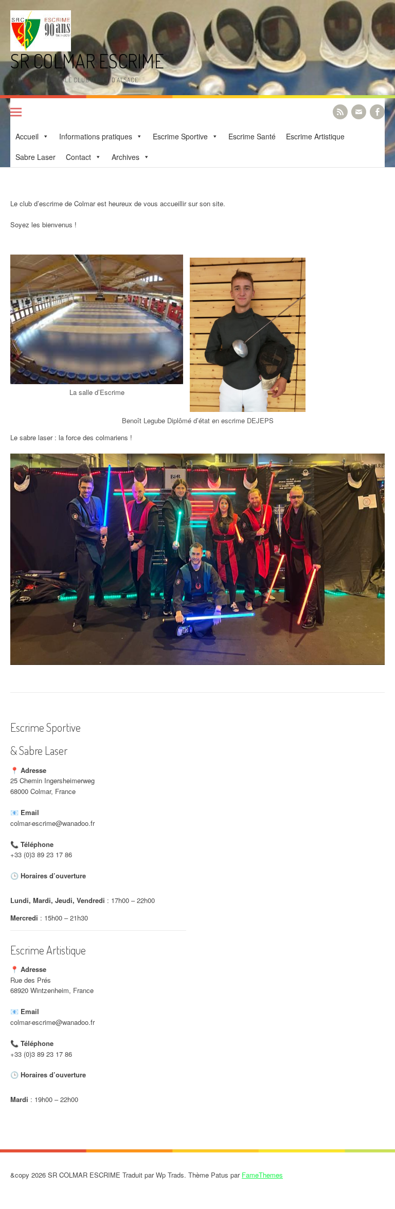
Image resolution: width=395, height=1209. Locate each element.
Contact (78, 157)
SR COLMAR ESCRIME (87, 61)
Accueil (27, 136)
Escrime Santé (252, 136)
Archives (125, 157)
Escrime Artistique (315, 136)
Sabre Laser (35, 157)
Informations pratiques (95, 136)
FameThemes (262, 1175)
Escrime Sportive (180, 136)
